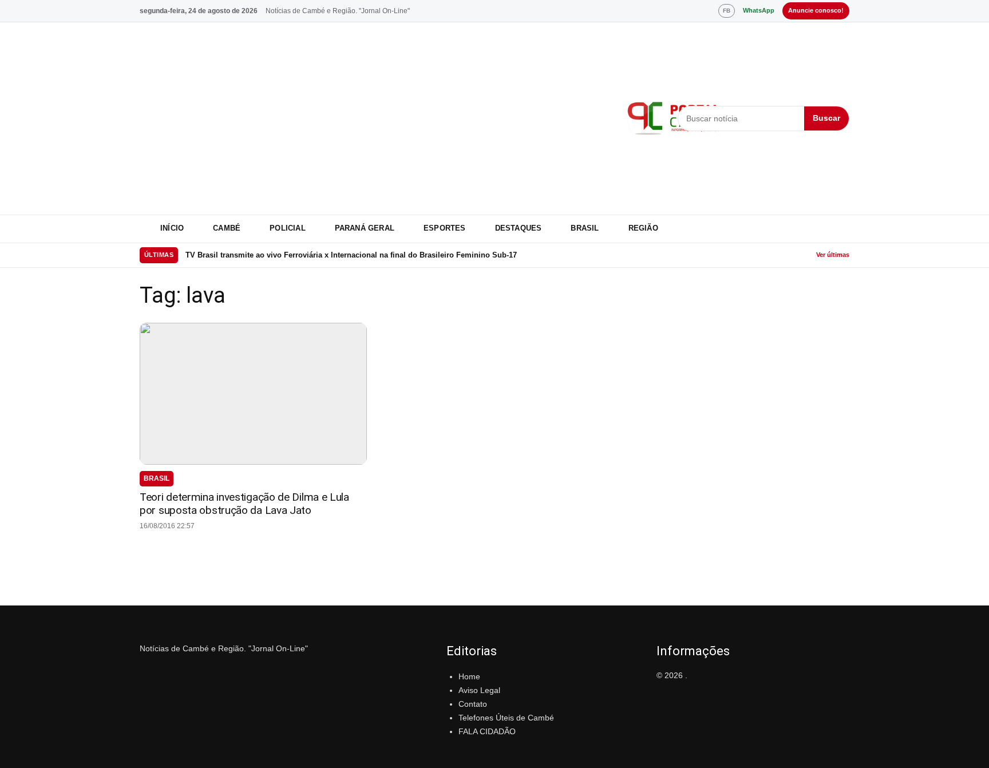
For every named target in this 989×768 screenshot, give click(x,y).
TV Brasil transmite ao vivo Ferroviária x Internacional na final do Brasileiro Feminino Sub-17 (351, 255)
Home (469, 676)
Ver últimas (832, 254)
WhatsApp (758, 10)
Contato (472, 703)
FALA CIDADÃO (487, 731)
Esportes (445, 228)
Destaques (518, 228)
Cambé (226, 228)
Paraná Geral (364, 228)
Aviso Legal (479, 690)
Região (643, 228)
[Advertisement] (376, 118)
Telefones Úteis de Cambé (506, 717)
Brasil (585, 228)
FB (726, 10)
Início (172, 228)
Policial (288, 228)
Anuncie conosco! (816, 10)
